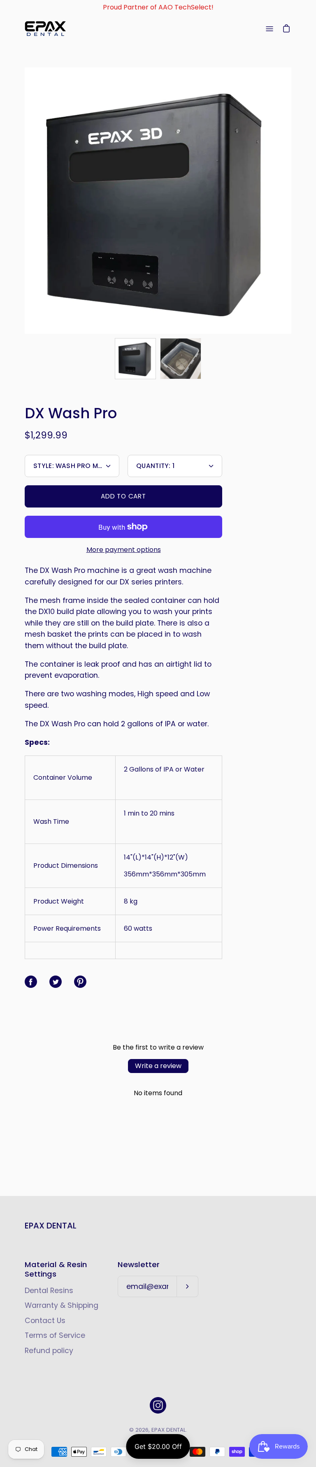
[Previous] (24, 200)
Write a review (158, 1066)
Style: (76, 465)
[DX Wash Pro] (135, 358)
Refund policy (49, 1351)
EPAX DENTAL (51, 1226)
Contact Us (45, 1321)
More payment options (123, 549)
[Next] (291, 200)
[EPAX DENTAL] (45, 29)
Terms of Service (55, 1335)
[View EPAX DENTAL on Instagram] (158, 1405)
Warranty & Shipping (61, 1305)
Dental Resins (49, 1291)
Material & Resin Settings (56, 1269)
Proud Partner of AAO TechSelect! (158, 7)
